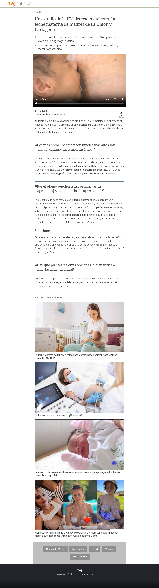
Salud (95, 549)
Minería (109, 549)
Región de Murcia (55, 549)
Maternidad (78, 549)
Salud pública (79, 556)
